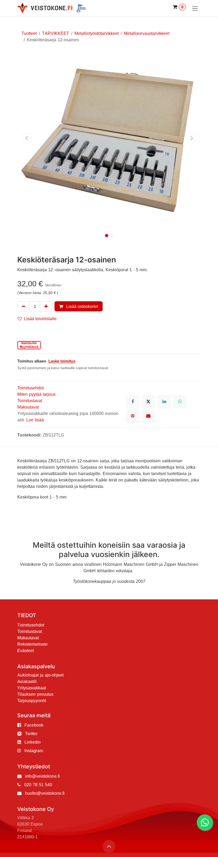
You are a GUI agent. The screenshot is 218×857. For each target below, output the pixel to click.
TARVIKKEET (55, 33)
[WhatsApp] (180, 401)
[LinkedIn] (164, 401)
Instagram (33, 750)
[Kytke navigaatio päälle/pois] (195, 8)
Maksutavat (28, 407)
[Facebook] (132, 401)
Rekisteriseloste (32, 644)
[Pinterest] (132, 415)
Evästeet (25, 650)
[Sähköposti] (148, 415)
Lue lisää (35, 419)
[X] (148, 401)
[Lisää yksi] (46, 306)
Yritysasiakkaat (31, 687)
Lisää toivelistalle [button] (40, 318)
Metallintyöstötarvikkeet (96, 33)
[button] (26, 138)
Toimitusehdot (30, 387)
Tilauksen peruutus (35, 694)
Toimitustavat (29, 400)
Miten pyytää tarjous (36, 394)
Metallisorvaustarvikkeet (146, 33)
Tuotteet (29, 33)
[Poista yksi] (23, 306)
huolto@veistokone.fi (45, 793)
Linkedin (32, 742)
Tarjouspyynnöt (31, 700)
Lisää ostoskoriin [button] (81, 306)
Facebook (33, 725)
